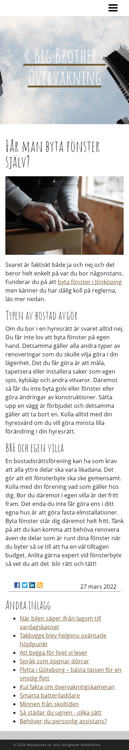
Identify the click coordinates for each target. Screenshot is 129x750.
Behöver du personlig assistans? (63, 721)
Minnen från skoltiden (49, 704)
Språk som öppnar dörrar (54, 661)
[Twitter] (25, 585)
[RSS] (40, 585)
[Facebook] (17, 585)
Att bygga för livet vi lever (53, 653)
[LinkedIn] (32, 585)
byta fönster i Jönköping (90, 282)
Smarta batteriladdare (50, 695)
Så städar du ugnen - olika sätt (60, 712)
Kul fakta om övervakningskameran (67, 687)
